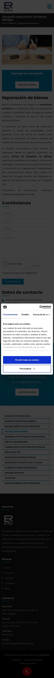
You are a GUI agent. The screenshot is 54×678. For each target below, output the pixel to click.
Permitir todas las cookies (27, 360)
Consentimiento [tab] (10, 314)
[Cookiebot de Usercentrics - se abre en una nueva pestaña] (39, 307)
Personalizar (25, 368)
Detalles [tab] (25, 314)
